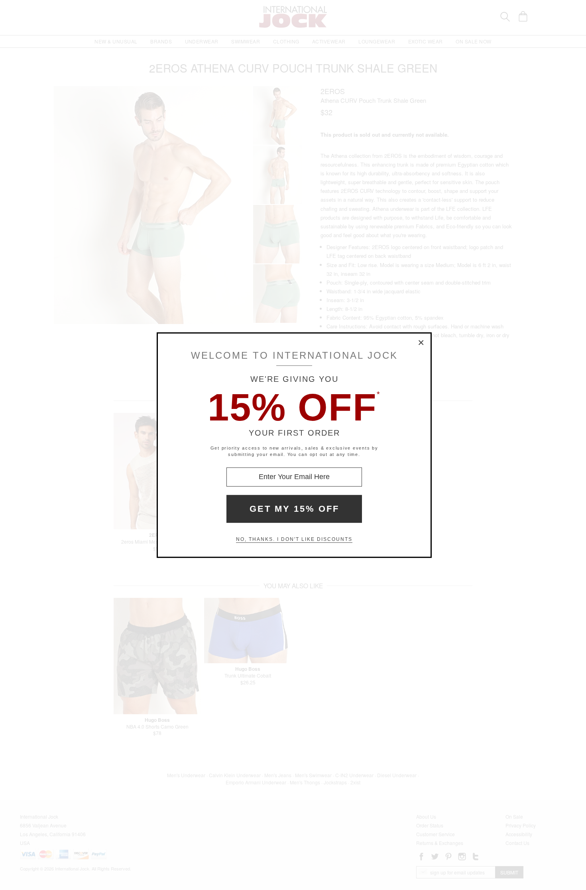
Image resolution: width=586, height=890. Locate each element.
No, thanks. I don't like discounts (294, 539)
